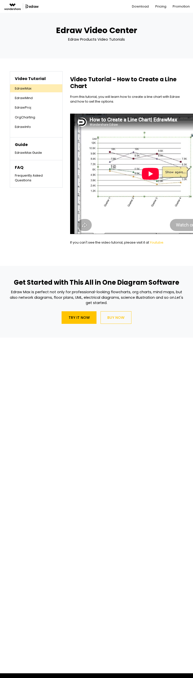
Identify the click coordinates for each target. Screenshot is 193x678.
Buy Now (115, 317)
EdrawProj (23, 107)
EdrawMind (24, 98)
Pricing (160, 6)
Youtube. (157, 242)
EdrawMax (23, 88)
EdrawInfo (23, 127)
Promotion (181, 6)
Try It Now (79, 317)
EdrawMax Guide (28, 152)
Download (140, 6)
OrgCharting (25, 117)
